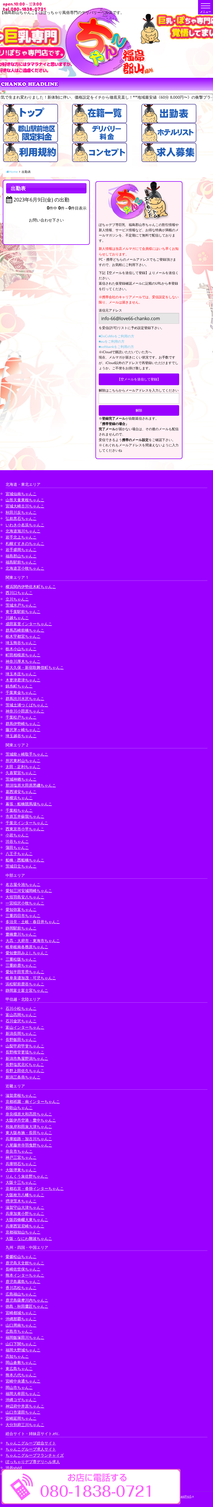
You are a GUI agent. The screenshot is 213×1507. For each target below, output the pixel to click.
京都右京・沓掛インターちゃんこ (35, 1188)
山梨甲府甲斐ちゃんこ (25, 1045)
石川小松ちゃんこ (21, 1008)
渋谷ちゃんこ (17, 841)
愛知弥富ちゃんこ (21, 909)
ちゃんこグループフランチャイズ (35, 1455)
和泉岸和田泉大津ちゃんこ (29, 1126)
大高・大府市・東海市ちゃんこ (33, 940)
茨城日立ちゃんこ (21, 866)
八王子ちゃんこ (19, 853)
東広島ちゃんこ (19, 1368)
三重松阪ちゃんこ (21, 959)
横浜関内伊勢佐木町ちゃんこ (31, 586)
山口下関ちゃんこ (21, 1343)
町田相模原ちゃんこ (23, 654)
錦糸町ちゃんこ (19, 686)
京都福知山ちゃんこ (23, 1232)
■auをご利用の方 (112, 341)
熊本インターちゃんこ (25, 1275)
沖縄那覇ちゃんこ (21, 1318)
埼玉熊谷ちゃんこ (21, 642)
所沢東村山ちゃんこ (23, 760)
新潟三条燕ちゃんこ (23, 1077)
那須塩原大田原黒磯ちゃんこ (31, 785)
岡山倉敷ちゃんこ (21, 1362)
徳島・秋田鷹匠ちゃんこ (27, 1306)
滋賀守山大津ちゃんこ (25, 1207)
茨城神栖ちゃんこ (21, 779)
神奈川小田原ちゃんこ (25, 711)
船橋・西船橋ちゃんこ (25, 860)
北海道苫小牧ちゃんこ (25, 568)
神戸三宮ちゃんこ (21, 1157)
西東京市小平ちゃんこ (25, 828)
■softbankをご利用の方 (116, 346)
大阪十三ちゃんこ (21, 1182)
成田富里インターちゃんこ (29, 623)
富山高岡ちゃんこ (21, 1014)
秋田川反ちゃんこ (21, 512)
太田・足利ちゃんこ (23, 766)
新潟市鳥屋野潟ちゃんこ (27, 1058)
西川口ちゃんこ (19, 592)
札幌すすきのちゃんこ (25, 543)
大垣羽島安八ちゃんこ (25, 897)
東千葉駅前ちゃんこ (23, 611)
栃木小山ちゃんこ (21, 648)
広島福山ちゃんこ (21, 1294)
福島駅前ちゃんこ (21, 562)
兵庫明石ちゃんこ (21, 1163)
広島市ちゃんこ (19, 1331)
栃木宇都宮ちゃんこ (23, 636)
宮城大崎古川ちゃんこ (25, 506)
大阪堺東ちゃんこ (21, 1169)
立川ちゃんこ (17, 599)
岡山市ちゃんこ (19, 1387)
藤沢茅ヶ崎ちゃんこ (23, 729)
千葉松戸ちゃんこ (21, 717)
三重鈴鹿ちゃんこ (21, 965)
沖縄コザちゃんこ (21, 1399)
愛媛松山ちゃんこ (21, 1256)
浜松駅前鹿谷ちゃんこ (25, 984)
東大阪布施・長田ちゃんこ (29, 1132)
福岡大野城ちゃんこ (23, 1349)
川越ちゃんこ (17, 617)
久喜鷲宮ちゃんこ (21, 772)
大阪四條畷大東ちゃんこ (27, 1219)
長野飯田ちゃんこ (21, 1039)
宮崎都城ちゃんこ (21, 1312)
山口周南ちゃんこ (21, 1325)
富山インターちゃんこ (25, 1027)
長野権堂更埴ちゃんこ (25, 1052)
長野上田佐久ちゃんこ (25, 1070)
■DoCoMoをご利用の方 (116, 336)
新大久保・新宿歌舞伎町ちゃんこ (35, 667)
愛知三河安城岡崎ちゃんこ (29, 890)
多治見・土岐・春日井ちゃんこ (33, 921)
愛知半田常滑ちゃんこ (25, 971)
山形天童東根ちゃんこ (25, 499)
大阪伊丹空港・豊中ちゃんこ (31, 1120)
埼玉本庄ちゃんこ (21, 673)
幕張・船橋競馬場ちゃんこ (29, 803)
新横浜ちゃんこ (19, 797)
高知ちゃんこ (17, 1356)
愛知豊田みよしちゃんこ (27, 952)
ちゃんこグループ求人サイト (31, 1449)
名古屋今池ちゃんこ (23, 884)
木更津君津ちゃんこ (23, 679)
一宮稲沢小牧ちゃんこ (25, 903)
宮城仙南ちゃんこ (21, 493)
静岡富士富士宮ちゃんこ (27, 990)
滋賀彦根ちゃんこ (21, 1095)
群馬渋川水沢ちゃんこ (25, 698)
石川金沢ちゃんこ (21, 1020)
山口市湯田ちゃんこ (23, 1412)
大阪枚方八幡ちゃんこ (25, 1194)
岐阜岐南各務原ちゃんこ (27, 946)
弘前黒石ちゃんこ (21, 518)
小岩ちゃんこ (17, 835)
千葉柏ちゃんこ (19, 810)
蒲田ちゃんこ (17, 847)
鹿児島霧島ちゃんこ (23, 1281)
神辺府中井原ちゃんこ (25, 1406)
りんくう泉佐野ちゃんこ (27, 1176)
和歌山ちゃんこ (19, 1107)
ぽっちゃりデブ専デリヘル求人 (33, 1461)
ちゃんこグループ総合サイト (31, 1443)
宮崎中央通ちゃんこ (23, 1381)
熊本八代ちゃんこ (21, 1375)
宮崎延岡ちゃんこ (21, 1418)
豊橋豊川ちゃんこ (21, 934)
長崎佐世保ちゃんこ (23, 1269)
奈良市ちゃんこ (19, 1151)
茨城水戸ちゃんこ (21, 605)
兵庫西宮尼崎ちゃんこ (25, 1226)
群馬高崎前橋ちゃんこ (25, 630)
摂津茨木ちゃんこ (21, 1201)
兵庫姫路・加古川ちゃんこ (29, 1138)
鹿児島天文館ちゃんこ (25, 1263)
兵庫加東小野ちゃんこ (25, 1213)
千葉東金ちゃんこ (21, 692)
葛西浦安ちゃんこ (21, 791)
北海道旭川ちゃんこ (23, 531)
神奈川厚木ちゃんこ (23, 661)
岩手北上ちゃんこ (21, 537)
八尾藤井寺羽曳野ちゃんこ (29, 1145)
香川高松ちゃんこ (21, 1287)
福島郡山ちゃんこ (21, 556)
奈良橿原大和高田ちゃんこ (29, 1114)
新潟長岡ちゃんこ (21, 1033)
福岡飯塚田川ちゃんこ (25, 1337)
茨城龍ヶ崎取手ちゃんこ (27, 754)
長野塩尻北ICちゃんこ (25, 1064)
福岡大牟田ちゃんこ (23, 1393)
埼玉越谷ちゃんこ (21, 735)
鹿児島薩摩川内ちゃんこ (27, 1300)
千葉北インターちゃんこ (27, 822)
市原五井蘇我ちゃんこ (25, 816)
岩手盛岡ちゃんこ (21, 549)
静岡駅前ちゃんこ (21, 928)
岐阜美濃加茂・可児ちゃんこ (31, 977)
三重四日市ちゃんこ (23, 915)
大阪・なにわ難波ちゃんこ (29, 1238)
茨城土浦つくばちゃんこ (27, 705)
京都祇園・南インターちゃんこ (33, 1101)
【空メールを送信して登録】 (139, 379)
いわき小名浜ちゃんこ (25, 524)
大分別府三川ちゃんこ (25, 1424)
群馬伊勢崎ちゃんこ (23, 723)
